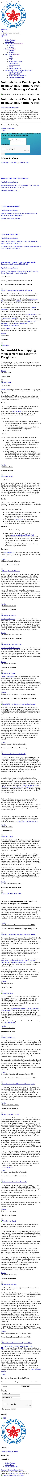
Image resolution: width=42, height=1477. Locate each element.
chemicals (20, 787)
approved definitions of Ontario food (22, 535)
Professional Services (18, 962)
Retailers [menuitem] (11, 51)
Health (7, 962)
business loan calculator (20, 323)
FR (2, 31)
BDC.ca (9, 328)
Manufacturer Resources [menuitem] (16, 77)
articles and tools (31, 314)
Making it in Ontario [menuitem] (15, 68)
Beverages (15, 107)
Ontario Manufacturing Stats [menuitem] (17, 75)
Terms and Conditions (7, 1470)
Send (3, 154)
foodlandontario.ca (10, 552)
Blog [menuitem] (10, 56)
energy (14, 787)
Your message (5, 144)
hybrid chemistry (6, 787)
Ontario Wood (5, 389)
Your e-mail (4, 139)
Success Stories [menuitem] (13, 63)
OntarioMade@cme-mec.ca (9, 1451)
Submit (13, 1409)
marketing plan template (11, 325)
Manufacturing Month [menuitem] (15, 72)
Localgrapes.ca (8, 1167)
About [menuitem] (11, 58)
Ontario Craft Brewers (8, 677)
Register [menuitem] (11, 45)
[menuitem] (10, 40)
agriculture (29, 787)
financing (18, 301)
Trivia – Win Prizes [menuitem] (14, 74)
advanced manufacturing (30, 785)
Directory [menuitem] (11, 47)
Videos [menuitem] (11, 66)
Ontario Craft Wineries (8, 619)
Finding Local (18, 519)
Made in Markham (9, 1023)
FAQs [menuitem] (10, 59)
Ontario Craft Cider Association (10, 648)
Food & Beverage (6, 107)
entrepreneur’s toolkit (9, 318)
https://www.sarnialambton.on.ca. (28, 821)
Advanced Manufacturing (16, 960)
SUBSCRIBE (25, 1386)
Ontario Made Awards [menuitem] (15, 61)
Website (3, 333)
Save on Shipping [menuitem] (14, 65)
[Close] (1, 1389)
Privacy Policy (18, 1470)
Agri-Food (4, 960)
